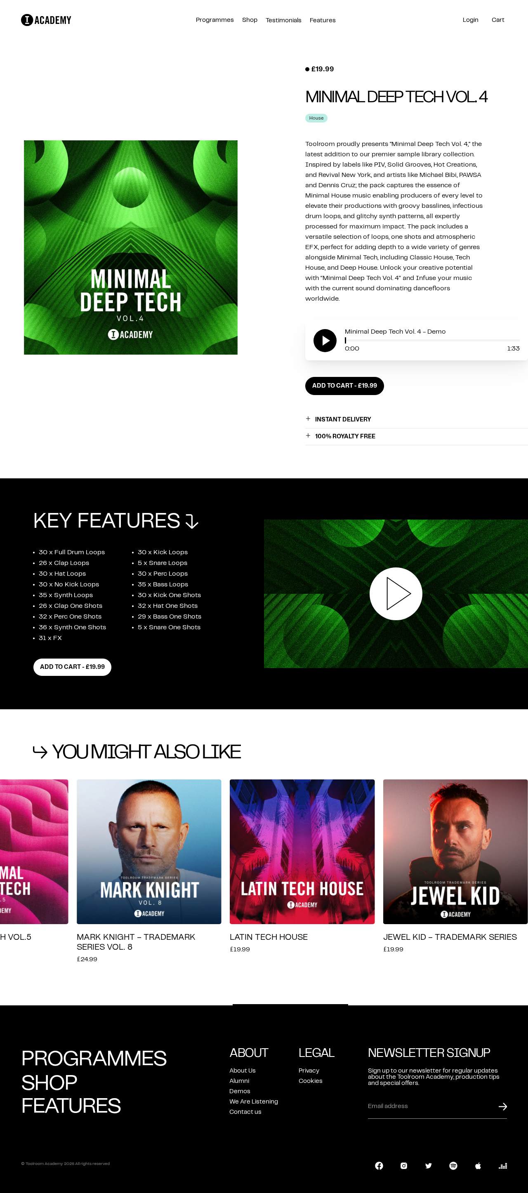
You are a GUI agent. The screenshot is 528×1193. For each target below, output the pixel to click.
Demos (239, 1091)
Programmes (215, 20)
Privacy (309, 1071)
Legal (317, 1053)
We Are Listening (253, 1102)
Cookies (311, 1081)
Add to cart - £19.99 (344, 386)
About (249, 1053)
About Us (242, 1071)
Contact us (245, 1112)
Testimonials (284, 21)
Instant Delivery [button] (343, 420)
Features (323, 21)
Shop (249, 20)
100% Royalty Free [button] (345, 437)
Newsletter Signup (429, 1053)
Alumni (239, 1081)
